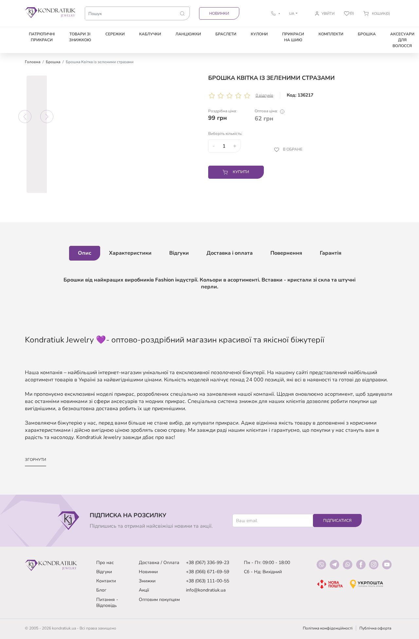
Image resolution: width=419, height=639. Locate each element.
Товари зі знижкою (80, 37)
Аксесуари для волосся (402, 39)
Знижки (147, 581)
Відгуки (104, 572)
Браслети (225, 34)
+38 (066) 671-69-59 (207, 572)
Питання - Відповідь (107, 602)
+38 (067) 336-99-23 (207, 562)
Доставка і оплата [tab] (230, 253)
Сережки (115, 34)
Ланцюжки (188, 34)
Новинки (219, 13)
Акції (144, 590)
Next (46, 116)
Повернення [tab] (286, 253)
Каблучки (150, 34)
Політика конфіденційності (328, 628)
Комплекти (331, 34)
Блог (101, 590)
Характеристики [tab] (130, 253)
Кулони (259, 34)
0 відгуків (264, 95)
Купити (241, 171)
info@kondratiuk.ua (206, 590)
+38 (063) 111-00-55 (207, 581)
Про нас (105, 562)
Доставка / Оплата (159, 562)
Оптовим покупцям (159, 599)
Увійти (328, 13)
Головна (32, 61)
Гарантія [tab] (330, 253)
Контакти (106, 581)
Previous (24, 116)
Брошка (367, 34)
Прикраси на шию (293, 37)
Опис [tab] (84, 253)
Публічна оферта (375, 628)
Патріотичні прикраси (42, 37)
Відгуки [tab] (179, 253)
